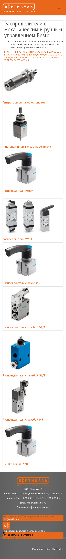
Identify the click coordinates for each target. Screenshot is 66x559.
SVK (16, 57)
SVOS (21, 57)
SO (60, 54)
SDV (56, 54)
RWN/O (43, 54)
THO (43, 57)
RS (27, 54)
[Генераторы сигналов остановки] (20, 79)
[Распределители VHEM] (22, 168)
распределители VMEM (18, 239)
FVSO (24, 51)
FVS (19, 51)
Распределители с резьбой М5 (23, 419)
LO (54, 51)
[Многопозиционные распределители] (20, 123)
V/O (51, 57)
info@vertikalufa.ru (12, 519)
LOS (59, 51)
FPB (15, 51)
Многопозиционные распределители (27, 146)
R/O (15, 54)
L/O (51, 51)
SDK (52, 54)
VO (18, 60)
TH (33, 57)
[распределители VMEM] (29, 216)
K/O (38, 51)
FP (11, 51)
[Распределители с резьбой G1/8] (20, 352)
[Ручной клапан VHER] (22, 441)
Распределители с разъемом (21, 283)
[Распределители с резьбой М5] (20, 396)
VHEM (56, 57)
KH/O (44, 51)
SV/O (10, 57)
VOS (23, 60)
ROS (23, 54)
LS (5, 54)
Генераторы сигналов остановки (24, 102)
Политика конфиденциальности (33, 507)
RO (18, 54)
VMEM (13, 60)
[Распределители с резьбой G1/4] (20, 304)
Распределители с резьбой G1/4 (24, 327)
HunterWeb (57, 549)
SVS (27, 57)
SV (5, 57)
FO (7, 51)
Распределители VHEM (18, 191)
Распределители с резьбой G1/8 (24, 375)
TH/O (38, 57)
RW (30, 54)
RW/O (36, 54)
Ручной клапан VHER (16, 464)
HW (32, 51)
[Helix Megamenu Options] (58, 8)
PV (8, 54)
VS (27, 60)
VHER (7, 60)
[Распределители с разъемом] (22, 260)
